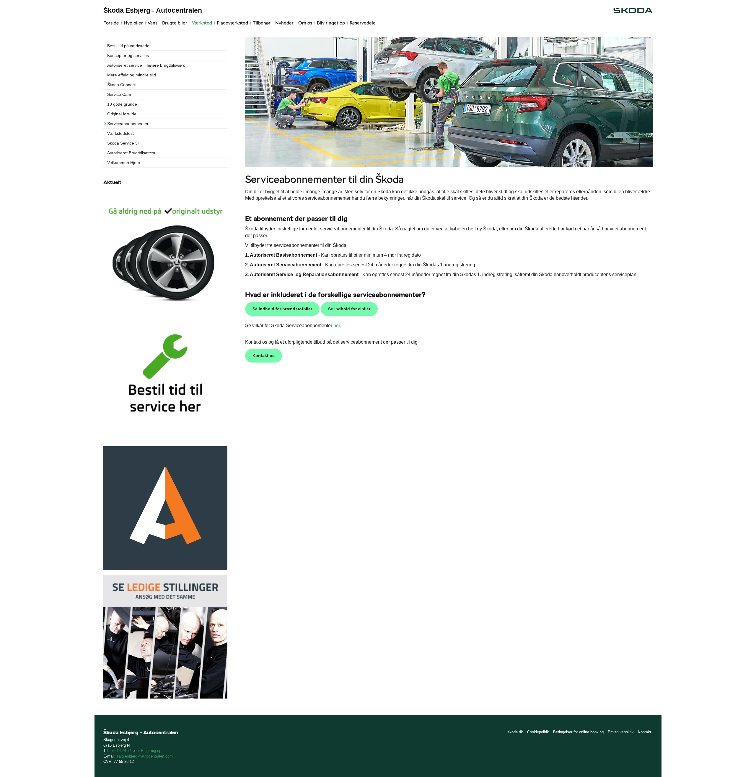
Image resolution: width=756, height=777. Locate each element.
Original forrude (121, 114)
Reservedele (363, 23)
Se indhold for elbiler (349, 308)
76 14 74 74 (121, 750)
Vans (152, 23)
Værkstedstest (120, 133)
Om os (305, 23)
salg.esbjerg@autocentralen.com (145, 756)
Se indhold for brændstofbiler (282, 308)
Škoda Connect (121, 84)
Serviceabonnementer (128, 123)
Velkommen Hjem (123, 162)
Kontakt (644, 732)
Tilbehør (262, 23)
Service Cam (119, 94)
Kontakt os (263, 355)
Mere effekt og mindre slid (131, 75)
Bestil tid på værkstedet (129, 45)
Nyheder (284, 23)
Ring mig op (151, 750)
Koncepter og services (128, 55)
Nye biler (133, 23)
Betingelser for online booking (578, 732)
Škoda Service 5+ (123, 143)
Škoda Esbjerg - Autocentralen (152, 10)
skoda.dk (515, 732)
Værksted (202, 23)
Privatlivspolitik (621, 732)
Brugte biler (174, 23)
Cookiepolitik (538, 732)
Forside (111, 23)
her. (337, 325)
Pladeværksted (232, 23)
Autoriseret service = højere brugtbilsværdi (146, 65)
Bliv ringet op (331, 23)
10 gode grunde (122, 104)
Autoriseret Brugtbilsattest (131, 152)
